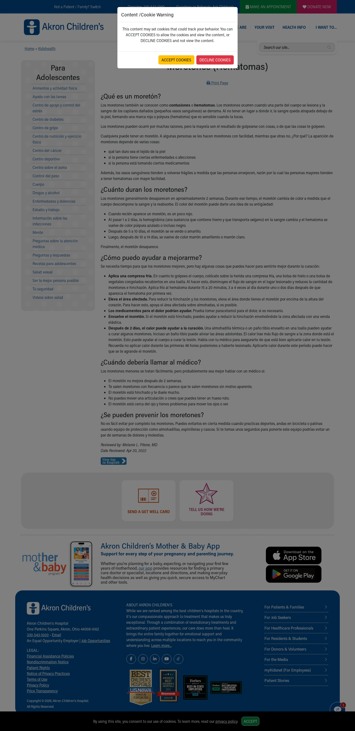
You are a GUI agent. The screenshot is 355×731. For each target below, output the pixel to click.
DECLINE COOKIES (215, 59)
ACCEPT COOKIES (176, 59)
